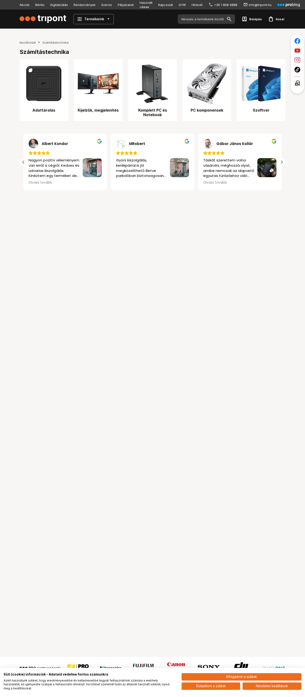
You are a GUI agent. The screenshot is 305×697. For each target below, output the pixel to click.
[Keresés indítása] (229, 19)
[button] (281, 162)
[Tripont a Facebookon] (297, 41)
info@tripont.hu (260, 5)
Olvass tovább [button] (40, 183)
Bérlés (40, 5)
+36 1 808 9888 (225, 5)
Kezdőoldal (28, 42)
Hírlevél (197, 5)
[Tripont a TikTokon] (297, 69)
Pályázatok (126, 5)
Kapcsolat (165, 5)
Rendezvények (85, 5)
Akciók (25, 5)
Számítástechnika (55, 42)
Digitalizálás (59, 5)
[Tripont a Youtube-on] (297, 50)
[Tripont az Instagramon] (297, 60)
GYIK (182, 5)
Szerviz (106, 5)
